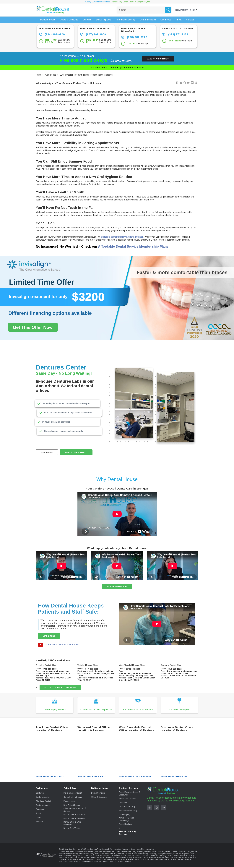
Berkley (91, 854)
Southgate (169, 857)
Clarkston (120, 854)
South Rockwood (119, 859)
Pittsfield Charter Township (175, 852)
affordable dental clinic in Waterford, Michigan (121, 237)
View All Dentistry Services (127, 832)
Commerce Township (140, 854)
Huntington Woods (65, 856)
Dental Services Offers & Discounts (129, 793)
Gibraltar (193, 857)
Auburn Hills (83, 854)
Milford (108, 856)
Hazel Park (177, 854)
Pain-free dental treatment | (117, 67)
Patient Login (69, 801)
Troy (192, 856)
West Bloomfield (84, 857)
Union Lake (63, 857)
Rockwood (87, 859)
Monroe (90, 861)
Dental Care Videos (72, 828)
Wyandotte (108, 859)
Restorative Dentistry (128, 810)
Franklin (169, 854)
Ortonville (145, 856)
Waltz (161, 859)
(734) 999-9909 (54, 34)
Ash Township (111, 861)
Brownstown (137, 857)
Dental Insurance (43, 805)
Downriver (177, 857)
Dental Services (98, 793)
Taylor (136, 859)
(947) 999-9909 (95, 34)
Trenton (145, 857)
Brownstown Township (124, 857)
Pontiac (170, 856)
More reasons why (117, 586)
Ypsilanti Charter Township (68, 854)
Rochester (178, 856)
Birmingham (99, 854)
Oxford (152, 856)
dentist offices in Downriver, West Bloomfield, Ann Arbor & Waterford (86, 852)
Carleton (173, 859)
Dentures (40, 793)
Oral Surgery (124, 814)
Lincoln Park (144, 859)
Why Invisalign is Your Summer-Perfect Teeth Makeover (86, 75)
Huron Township (97, 859)
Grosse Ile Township (74, 859)
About (38, 813)
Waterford (139, 852)
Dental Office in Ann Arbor (74, 814)
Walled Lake (72, 857)
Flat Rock (185, 857)
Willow (166, 859)
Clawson (128, 854)
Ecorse (70, 861)
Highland (185, 854)
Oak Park (130, 856)
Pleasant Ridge (161, 856)
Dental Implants (42, 797)
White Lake (95, 857)
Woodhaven (110, 857)
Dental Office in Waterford (74, 819)
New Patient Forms (72, 805)
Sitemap (39, 821)
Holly (192, 854)
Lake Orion (88, 856)
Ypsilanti (194, 852)
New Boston (154, 859)
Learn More (47, 452)
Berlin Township (99, 861)
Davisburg (152, 854)
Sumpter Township (124, 861)
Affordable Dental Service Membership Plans (133, 246)
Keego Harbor (78, 856)
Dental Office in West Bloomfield (72, 823)
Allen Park (130, 859)
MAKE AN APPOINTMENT (76, 452)
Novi (124, 856)
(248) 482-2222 (136, 37)
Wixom (102, 857)
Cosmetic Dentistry (127, 806)
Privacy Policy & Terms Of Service (75, 809)
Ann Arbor (131, 852)
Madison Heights (99, 856)
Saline (188, 852)
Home (38, 75)
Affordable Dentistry (44, 801)
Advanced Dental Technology (126, 819)
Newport (180, 859)
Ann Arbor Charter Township (154, 852)
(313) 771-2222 (177, 34)
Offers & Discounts (99, 797)
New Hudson (117, 856)
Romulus (187, 859)
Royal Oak (186, 856)
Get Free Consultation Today (60, 688)
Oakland (138, 856)
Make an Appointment (158, 59)
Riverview (152, 857)
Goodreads (50, 75)
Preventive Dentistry (127, 798)
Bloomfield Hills (110, 854)
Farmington (161, 854)
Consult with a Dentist (73, 797)
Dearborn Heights (80, 861)
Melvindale (63, 861)
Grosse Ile (62, 859)
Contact (39, 817)
